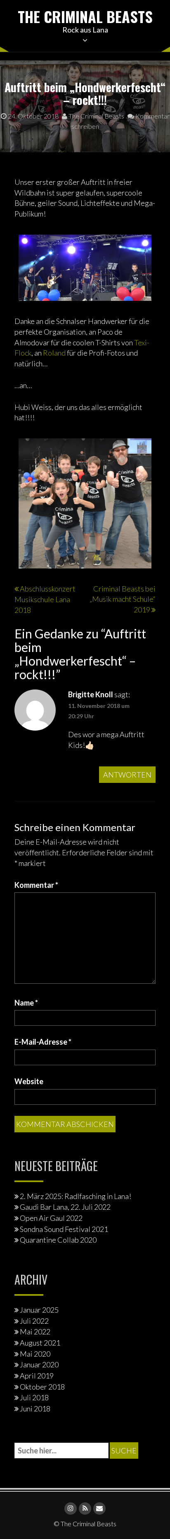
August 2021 (40, 1342)
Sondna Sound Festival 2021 (64, 1229)
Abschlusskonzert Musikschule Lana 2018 (45, 599)
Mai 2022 (35, 1331)
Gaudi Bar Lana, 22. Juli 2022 (65, 1206)
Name (26, 1002)
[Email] (99, 1508)
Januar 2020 (39, 1364)
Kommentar (36, 884)
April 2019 (37, 1375)
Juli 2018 (34, 1397)
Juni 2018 (35, 1408)
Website (28, 1081)
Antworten (127, 774)
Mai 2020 (35, 1353)
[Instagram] (70, 1508)
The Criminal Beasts (85, 16)
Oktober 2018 (42, 1386)
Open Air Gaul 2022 (51, 1217)
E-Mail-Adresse (42, 1041)
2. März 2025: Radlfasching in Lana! (75, 1196)
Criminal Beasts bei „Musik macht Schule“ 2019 (123, 599)
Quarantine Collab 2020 (58, 1239)
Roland (54, 352)
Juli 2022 (34, 1320)
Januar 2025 (39, 1309)
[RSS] (85, 1508)
